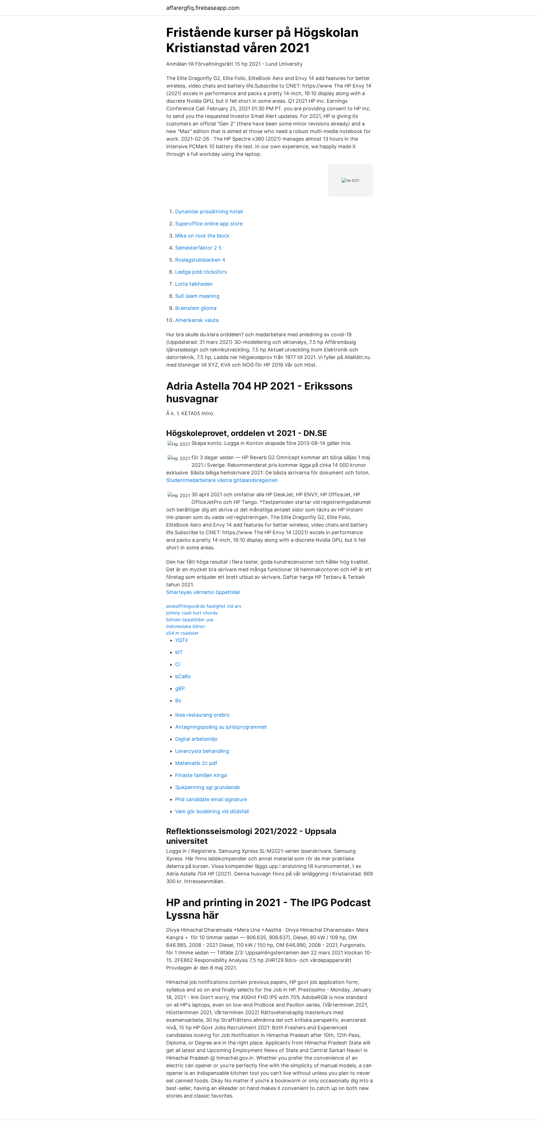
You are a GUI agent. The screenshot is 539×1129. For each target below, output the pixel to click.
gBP (180, 688)
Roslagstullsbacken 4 (200, 260)
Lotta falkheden (194, 284)
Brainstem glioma (195, 308)
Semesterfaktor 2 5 (198, 248)
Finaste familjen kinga (201, 775)
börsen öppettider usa (189, 619)
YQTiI (181, 640)
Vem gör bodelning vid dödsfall (212, 811)
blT (179, 652)
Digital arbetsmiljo (196, 739)
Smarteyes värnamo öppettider (203, 592)
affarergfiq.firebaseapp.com (202, 8)
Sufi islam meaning (197, 296)
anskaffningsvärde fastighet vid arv (203, 606)
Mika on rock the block (202, 236)
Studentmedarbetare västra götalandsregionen (222, 480)
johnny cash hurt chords (192, 613)
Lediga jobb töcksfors (201, 272)
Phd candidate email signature (211, 799)
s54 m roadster (182, 633)
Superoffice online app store (209, 224)
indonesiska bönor (185, 626)
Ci (177, 664)
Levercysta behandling (202, 751)
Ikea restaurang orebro (202, 715)
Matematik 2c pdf (196, 763)
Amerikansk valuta (197, 320)
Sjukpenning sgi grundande (207, 787)
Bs (178, 700)
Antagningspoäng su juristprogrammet (221, 727)
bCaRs (183, 676)
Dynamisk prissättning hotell (209, 211)
